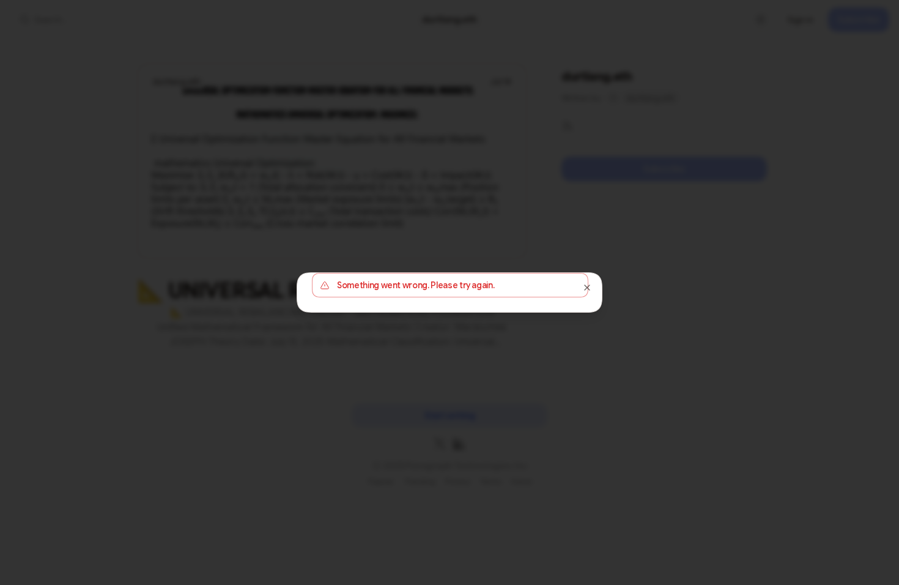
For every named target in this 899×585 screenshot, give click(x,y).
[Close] (587, 287)
